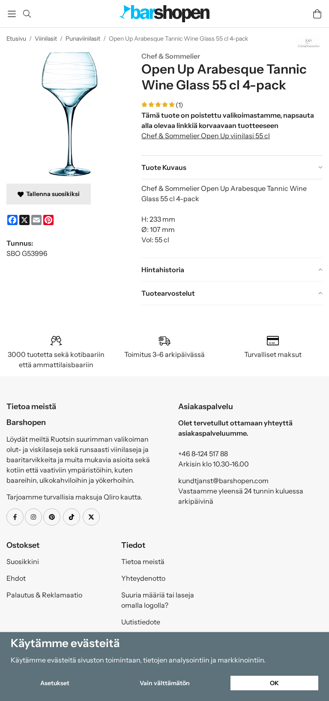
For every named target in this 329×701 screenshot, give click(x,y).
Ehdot (16, 578)
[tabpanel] (232, 218)
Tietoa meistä (142, 561)
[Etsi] (26, 14)
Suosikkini (22, 561)
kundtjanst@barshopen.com (223, 480)
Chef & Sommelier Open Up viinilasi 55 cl (205, 135)
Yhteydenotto (143, 578)
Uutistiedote (140, 622)
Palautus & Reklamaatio (44, 595)
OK (274, 683)
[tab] (232, 167)
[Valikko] (11, 13)
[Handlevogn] (317, 13)
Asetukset (54, 683)
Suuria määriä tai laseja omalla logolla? (157, 600)
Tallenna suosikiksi (52, 194)
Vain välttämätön (165, 683)
